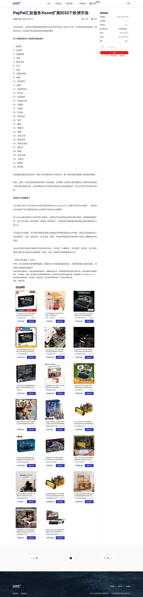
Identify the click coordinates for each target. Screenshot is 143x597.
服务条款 (15, 593)
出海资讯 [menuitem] (58, 3)
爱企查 (120, 586)
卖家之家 (21, 281)
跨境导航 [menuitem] (82, 3)
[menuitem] (70, 3)
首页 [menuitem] (48, 3)
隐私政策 (24, 593)
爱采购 (112, 586)
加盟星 (128, 586)
